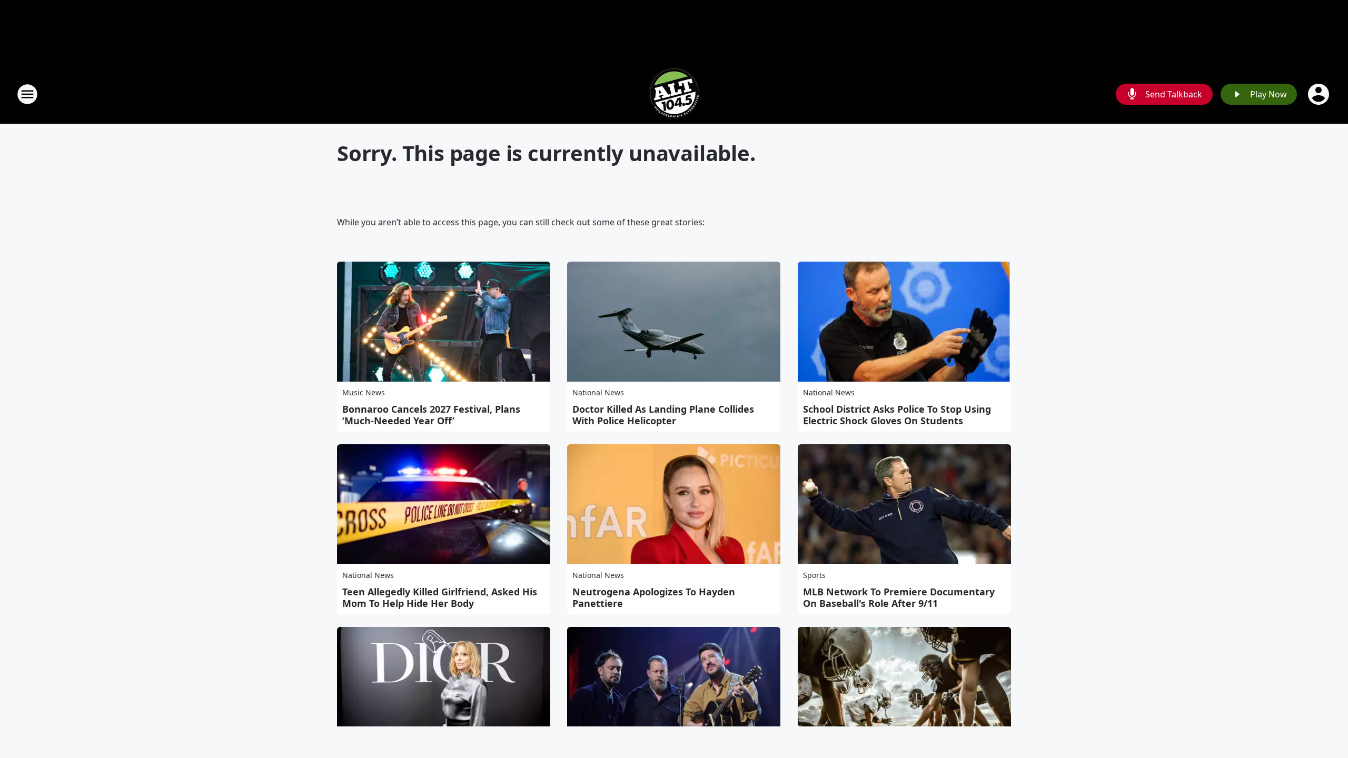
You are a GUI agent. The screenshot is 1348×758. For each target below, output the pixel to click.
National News (598, 392)
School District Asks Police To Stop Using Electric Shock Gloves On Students (897, 414)
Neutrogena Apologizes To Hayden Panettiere (653, 597)
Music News (363, 392)
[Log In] (1319, 94)
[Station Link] (674, 94)
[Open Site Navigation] (27, 94)
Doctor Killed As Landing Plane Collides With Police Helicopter (663, 414)
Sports (814, 575)
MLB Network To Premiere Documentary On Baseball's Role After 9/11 (899, 597)
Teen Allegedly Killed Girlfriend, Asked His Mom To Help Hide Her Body (439, 597)
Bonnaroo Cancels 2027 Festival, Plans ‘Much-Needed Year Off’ (431, 414)
